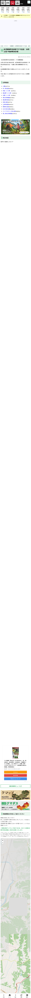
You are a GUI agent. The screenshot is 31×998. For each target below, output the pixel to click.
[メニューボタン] (28, 2)
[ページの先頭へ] (27, 995)
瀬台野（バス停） (7, 93)
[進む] (15, 995)
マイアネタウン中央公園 (9, 111)
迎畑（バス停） (7, 95)
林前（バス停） (7, 91)
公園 (4, 86)
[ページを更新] (21, 995)
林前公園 (5, 102)
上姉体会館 (6, 104)
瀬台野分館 (6, 100)
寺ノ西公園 (6, 88)
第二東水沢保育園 (7, 113)
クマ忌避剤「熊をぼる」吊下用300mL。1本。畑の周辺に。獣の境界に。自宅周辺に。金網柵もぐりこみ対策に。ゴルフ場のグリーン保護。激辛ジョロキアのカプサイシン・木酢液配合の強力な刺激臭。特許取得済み (15, 764)
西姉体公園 (6, 107)
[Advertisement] (15, 32)
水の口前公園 (6, 109)
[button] (3, 840)
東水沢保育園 (6, 97)
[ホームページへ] (10, 995)
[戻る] (4, 995)
